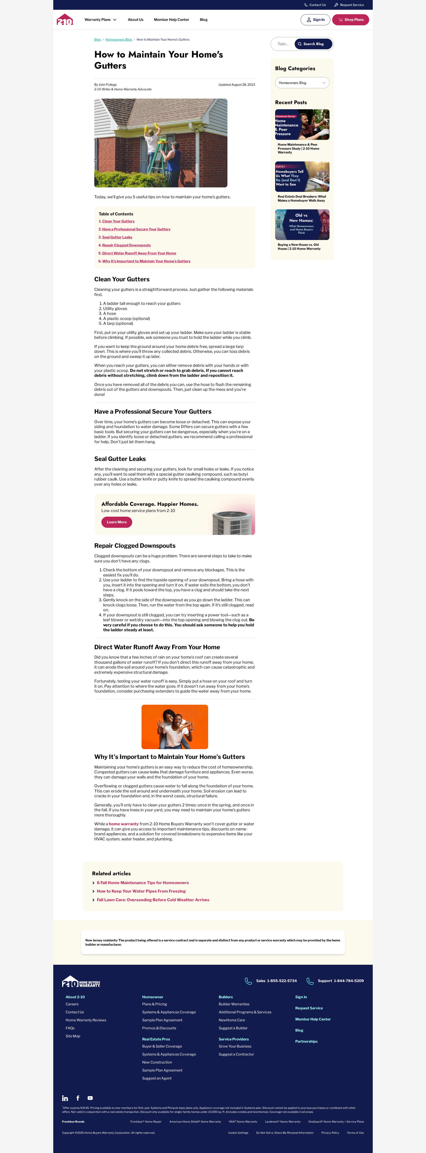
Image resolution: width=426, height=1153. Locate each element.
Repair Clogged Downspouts (126, 245)
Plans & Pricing (154, 1004)
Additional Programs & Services (245, 1012)
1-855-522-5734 (282, 981)
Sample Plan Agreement (162, 1020)
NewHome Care (232, 1020)
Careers (72, 1004)
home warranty (124, 824)
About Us (135, 20)
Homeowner (152, 997)
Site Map (73, 1036)
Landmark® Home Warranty (282, 1121)
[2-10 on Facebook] (78, 1098)
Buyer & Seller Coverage (162, 1046)
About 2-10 (75, 997)
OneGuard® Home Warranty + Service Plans (336, 1121)
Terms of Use (355, 1132)
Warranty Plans (97, 20)
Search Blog (314, 43)
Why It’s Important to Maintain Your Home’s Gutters (146, 261)
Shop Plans (354, 20)
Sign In (319, 20)
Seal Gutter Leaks (117, 237)
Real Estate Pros (156, 1039)
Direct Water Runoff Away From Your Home (139, 253)
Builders (226, 997)
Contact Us (318, 5)
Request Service (352, 5)
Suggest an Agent (157, 1078)
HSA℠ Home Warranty (243, 1121)
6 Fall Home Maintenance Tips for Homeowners (143, 882)
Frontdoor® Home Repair (146, 1121)
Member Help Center (171, 20)
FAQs (70, 1028)
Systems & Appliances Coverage (169, 1012)
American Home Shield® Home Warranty (195, 1121)
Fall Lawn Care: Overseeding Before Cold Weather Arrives (153, 899)
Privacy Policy (330, 1132)
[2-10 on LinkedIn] (65, 1098)
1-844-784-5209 (349, 981)
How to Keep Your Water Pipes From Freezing (141, 891)
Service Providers (234, 1039)
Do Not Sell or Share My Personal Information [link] (285, 1132)
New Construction (157, 1062)
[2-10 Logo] (65, 23)
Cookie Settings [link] (238, 1132)
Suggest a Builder (233, 1028)
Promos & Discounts (159, 1028)
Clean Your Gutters (118, 221)
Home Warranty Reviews (86, 1020)
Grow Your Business (235, 1046)
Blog (204, 20)
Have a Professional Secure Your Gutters (136, 229)
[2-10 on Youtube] (90, 1098)
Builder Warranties (234, 1004)
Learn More (117, 522)
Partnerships (306, 1041)
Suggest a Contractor (236, 1054)
